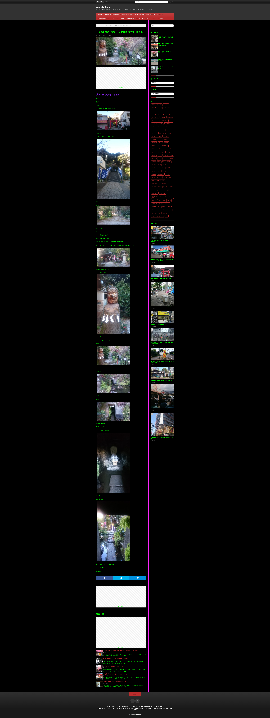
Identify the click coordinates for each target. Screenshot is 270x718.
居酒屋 (166, 155)
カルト (154, 107)
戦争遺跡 (165, 164)
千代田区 (154, 326)
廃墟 (154, 161)
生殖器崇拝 (164, 183)
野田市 (153, 262)
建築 (169, 161)
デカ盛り (163, 117)
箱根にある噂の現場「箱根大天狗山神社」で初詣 (161, 278)
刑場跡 (166, 142)
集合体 (170, 206)
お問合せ (153, 18)
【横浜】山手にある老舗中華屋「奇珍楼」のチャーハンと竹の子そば (120, 650)
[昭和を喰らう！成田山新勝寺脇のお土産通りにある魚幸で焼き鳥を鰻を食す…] (154, 38)
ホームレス (165, 126)
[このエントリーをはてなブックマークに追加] (137, 578)
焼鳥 (169, 177)
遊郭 (154, 206)
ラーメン (154, 133)
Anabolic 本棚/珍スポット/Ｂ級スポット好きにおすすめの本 (111, 18)
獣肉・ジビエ (155, 183)
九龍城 (154, 139)
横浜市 (104, 35)
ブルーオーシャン (156, 126)
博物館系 (165, 145)
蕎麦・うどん (162, 200)
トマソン (170, 117)
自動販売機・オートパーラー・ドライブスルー (161, 197)
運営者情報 (160, 18)
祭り (166, 190)
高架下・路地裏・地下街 (158, 216)
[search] (167, 2)
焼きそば (159, 177)
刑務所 (161, 142)
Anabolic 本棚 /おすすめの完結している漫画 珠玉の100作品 (118, 14)
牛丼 (153, 180)
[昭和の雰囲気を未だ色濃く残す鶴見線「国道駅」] (99, 661)
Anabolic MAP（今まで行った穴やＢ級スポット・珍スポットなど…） (150, 14)
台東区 (153, 308)
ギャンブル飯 (167, 107)
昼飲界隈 (165, 171)
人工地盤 (160, 139)
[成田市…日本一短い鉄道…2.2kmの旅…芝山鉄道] (154, 62)
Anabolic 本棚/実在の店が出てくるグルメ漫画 (138, 18)
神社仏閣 (109, 35)
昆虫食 (154, 171)
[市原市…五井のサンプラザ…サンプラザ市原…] (154, 69)
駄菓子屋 (154, 213)
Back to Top (135, 694)
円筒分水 (154, 142)
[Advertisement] (121, 76)
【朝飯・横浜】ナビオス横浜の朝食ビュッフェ (115, 681)
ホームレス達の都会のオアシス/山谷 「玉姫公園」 (161, 307)
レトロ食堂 (162, 133)
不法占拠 (165, 136)
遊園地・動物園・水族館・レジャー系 (160, 203)
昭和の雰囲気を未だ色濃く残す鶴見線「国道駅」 (115, 658)
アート (166, 104)
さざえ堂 (159, 104)
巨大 (165, 158)
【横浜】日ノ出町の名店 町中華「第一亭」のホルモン (117, 674)
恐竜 (159, 164)
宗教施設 (154, 155)
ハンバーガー (164, 120)
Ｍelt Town (100, 14)
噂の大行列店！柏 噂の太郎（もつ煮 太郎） (160, 409)
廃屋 (158, 161)
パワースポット (168, 123)
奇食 (168, 152)
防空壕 (164, 206)
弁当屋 (154, 164)
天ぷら (158, 152)
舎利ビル (154, 200)
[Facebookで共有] (104, 578)
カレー (160, 107)
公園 (166, 139)
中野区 (153, 243)
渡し (153, 177)
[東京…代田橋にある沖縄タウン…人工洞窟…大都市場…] (154, 54)
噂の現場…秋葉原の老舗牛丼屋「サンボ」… (160, 324)
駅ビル (165, 213)
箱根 (153, 280)
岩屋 (160, 158)
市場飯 (171, 158)
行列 (169, 200)
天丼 (163, 152)
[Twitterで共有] (121, 578)
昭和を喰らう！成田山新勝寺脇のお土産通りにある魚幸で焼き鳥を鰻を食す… (165, 37)
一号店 (169, 133)
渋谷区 (153, 440)
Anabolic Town (103, 7)
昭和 (159, 171)
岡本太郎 (154, 158)
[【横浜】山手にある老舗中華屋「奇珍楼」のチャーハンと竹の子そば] (99, 653)
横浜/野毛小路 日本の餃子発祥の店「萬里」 (114, 666)
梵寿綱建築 (160, 174)
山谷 (171, 155)
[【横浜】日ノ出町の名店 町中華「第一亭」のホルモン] (99, 676)
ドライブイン (155, 120)
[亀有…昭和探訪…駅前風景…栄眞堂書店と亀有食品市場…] (154, 46)
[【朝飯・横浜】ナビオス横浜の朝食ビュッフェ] (99, 684)
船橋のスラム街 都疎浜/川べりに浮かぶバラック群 (161, 380)
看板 (153, 190)
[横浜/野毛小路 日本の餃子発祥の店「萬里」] (99, 668)
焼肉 (165, 177)
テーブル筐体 (155, 117)
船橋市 (153, 382)
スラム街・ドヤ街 (156, 114)
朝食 (154, 174)
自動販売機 (162, 193)
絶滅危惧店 (155, 193)
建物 (163, 161)
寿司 (160, 155)
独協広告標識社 (160, 180)
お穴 (153, 104)
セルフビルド (166, 114)
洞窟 (167, 174)
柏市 (153, 345)
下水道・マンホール (156, 136)
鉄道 (158, 206)
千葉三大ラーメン (156, 145)
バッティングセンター (157, 123)
